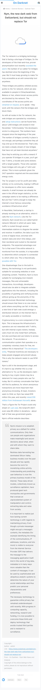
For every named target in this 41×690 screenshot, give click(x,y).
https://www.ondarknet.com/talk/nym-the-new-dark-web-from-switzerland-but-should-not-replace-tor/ (20, 651)
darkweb (10, 680)
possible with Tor (9, 261)
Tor (26, 680)
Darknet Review (17, 9)
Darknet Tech (30, 9)
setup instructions (13, 122)
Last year (14, 408)
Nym (19, 680)
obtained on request (10, 105)
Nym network (15, 217)
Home (7, 9)
